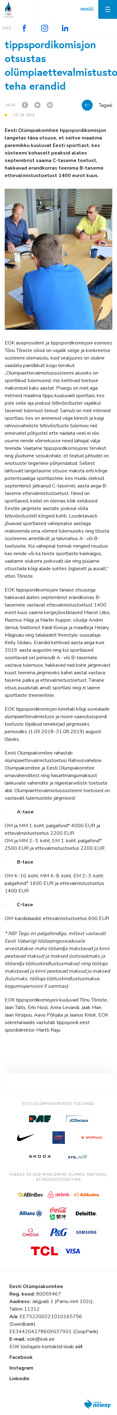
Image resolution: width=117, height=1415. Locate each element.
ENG (7, 28)
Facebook (21, 1357)
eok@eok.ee (41, 1339)
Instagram (21, 1368)
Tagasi (105, 105)
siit (79, 1346)
